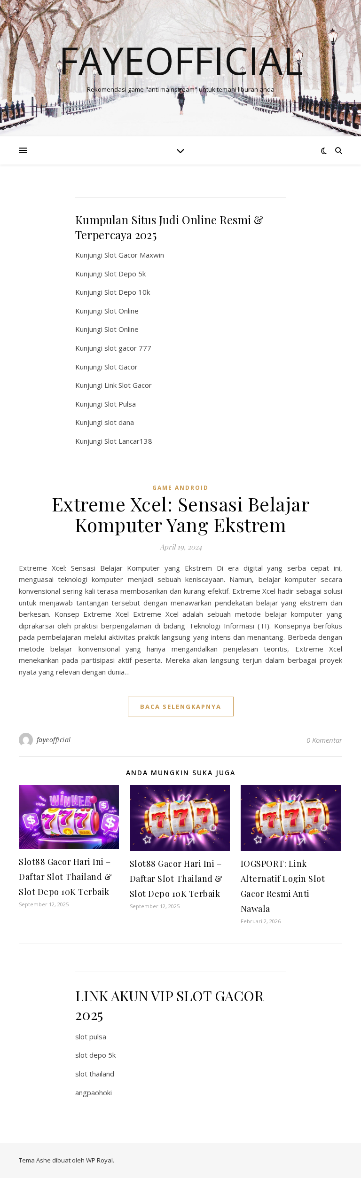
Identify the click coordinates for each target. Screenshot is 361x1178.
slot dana (119, 422)
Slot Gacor (121, 366)
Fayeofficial (181, 60)
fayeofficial (54, 739)
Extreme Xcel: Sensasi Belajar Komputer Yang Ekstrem (181, 514)
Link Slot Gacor (128, 385)
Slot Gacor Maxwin (134, 254)
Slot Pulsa (120, 403)
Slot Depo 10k (127, 292)
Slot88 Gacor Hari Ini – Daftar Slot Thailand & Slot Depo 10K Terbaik (65, 876)
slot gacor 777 (127, 348)
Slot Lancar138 (128, 441)
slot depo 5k (95, 1055)
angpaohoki (93, 1092)
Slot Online (121, 310)
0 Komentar (324, 740)
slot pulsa (90, 1036)
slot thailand (94, 1073)
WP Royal (99, 1160)
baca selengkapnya (180, 706)
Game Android (180, 488)
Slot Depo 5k (125, 273)
